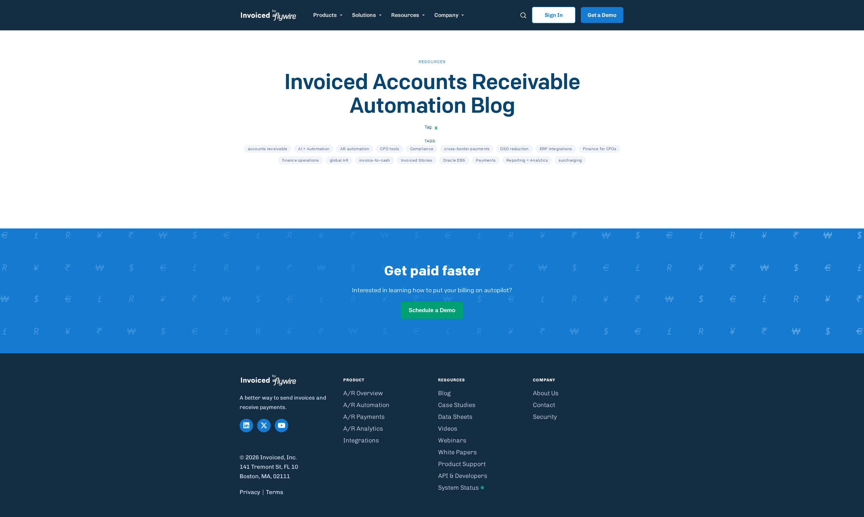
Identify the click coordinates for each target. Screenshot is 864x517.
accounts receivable (268, 148)
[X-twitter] (264, 425)
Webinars (452, 440)
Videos (447, 428)
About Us (546, 393)
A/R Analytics (363, 428)
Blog (444, 393)
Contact (544, 405)
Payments (485, 160)
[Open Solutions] (380, 15)
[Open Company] (462, 15)
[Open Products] (341, 15)
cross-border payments (466, 148)
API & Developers (462, 475)
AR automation (354, 148)
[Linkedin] (246, 425)
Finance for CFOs (600, 148)
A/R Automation (366, 405)
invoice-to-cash (374, 160)
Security (545, 416)
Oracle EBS (454, 160)
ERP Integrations (556, 148)
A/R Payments (364, 416)
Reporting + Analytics (527, 160)
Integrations (361, 440)
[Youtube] (281, 425)
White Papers (457, 452)
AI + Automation (313, 148)
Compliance (422, 148)
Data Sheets (455, 416)
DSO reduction (514, 148)
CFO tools (389, 148)
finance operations (300, 160)
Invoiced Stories (416, 160)
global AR (339, 160)
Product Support (462, 464)
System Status (458, 487)
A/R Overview (363, 393)
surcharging (570, 160)
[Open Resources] (423, 15)
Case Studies (457, 405)
